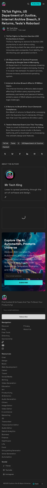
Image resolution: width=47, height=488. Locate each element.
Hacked (6, 147)
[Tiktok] (3, 342)
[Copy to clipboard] (42, 154)
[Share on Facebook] (20, 154)
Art (3, 389)
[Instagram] (3, 348)
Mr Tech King (12, 28)
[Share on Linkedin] (27, 154)
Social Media (7, 377)
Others (4, 402)
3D (3, 418)
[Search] (28, 4)
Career (4, 370)
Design (4, 361)
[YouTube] (3, 345)
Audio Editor (7, 428)
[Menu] (43, 4)
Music (4, 364)
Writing (5, 380)
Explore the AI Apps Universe (19, 483)
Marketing (6, 415)
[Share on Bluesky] (12, 154)
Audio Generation (9, 399)
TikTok (5, 143)
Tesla (13, 143)
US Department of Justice (32, 143)
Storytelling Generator (11, 451)
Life (3, 444)
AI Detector (6, 396)
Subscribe (36, 4)
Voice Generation (9, 454)
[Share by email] (34, 154)
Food (4, 447)
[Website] (5, 197)
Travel (4, 373)
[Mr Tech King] (4, 29)
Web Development (9, 367)
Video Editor (7, 409)
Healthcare (6, 441)
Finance (5, 438)
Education (6, 386)
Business (5, 434)
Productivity (7, 393)
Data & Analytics (8, 431)
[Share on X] (5, 154)
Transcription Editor (10, 425)
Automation (7, 457)
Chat (4, 357)
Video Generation (9, 383)
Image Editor (7, 405)
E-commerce (7, 412)
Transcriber (6, 422)
